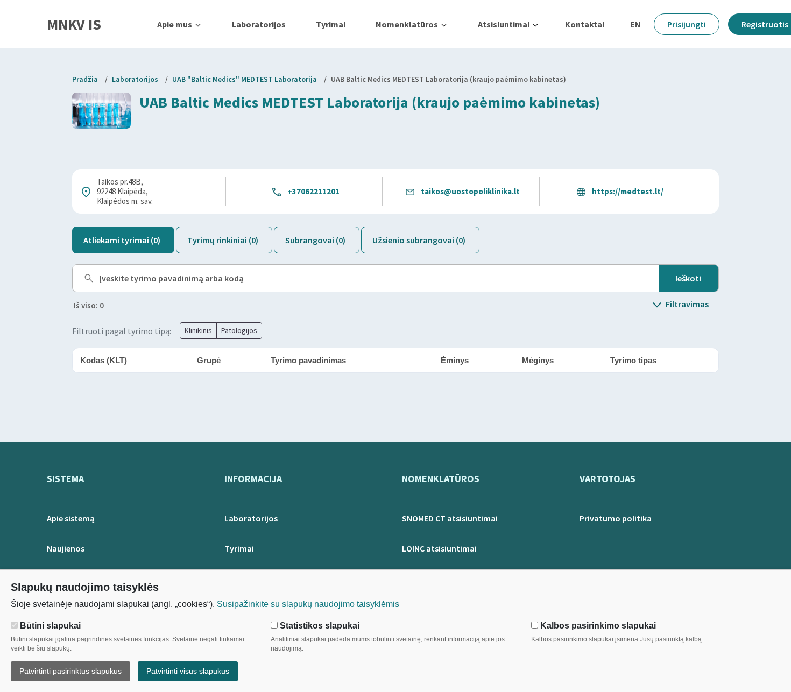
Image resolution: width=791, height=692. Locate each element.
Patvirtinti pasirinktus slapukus (70, 671)
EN (635, 24)
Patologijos (239, 330)
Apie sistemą (71, 518)
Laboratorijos (259, 24)
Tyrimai (330, 24)
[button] (179, 24)
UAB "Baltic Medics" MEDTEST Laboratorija (244, 79)
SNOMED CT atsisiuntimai (450, 518)
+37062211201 (313, 191)
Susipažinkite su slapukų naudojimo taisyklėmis (308, 604)
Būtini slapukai (49, 625)
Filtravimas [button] (687, 304)
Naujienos (65, 548)
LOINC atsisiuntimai (439, 548)
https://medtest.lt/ (627, 191)
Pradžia (85, 79)
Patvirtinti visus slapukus (187, 671)
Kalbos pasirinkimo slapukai (597, 625)
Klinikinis (198, 330)
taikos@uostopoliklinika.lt (470, 191)
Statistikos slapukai (318, 625)
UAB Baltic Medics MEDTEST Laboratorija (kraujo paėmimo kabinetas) (448, 79)
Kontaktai (584, 24)
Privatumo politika (616, 518)
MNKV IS (74, 24)
